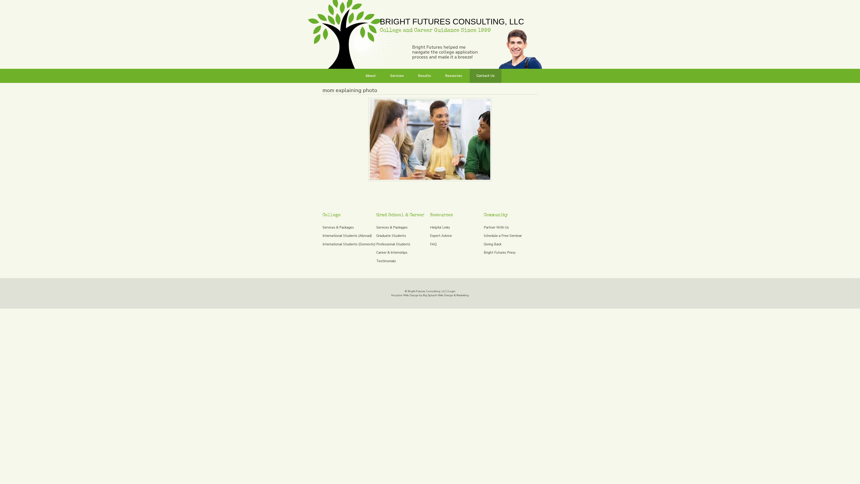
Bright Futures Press (500, 252)
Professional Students (393, 244)
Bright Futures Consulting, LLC (356, 34)
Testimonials (386, 261)
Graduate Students (391, 235)
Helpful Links (440, 227)
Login (451, 291)
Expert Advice (441, 235)
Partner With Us (496, 227)
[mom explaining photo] (430, 139)
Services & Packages (338, 227)
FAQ (433, 244)
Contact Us (485, 75)
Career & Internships (391, 252)
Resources (453, 75)
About (371, 75)
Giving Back (492, 244)
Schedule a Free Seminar (503, 235)
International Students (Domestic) (349, 244)
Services (397, 75)
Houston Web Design (405, 295)
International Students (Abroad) (347, 235)
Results (424, 75)
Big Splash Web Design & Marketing (446, 295)
